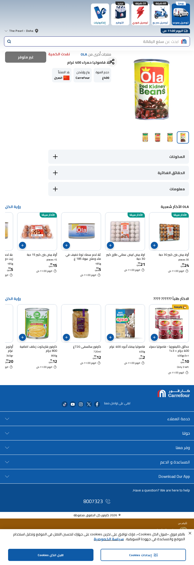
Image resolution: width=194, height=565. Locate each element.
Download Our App (174, 476)
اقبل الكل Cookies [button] (51, 555)
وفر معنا (183, 447)
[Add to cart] (154, 245)
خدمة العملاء (178, 418)
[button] (190, 533)
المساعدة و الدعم (175, 462)
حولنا (186, 433)
